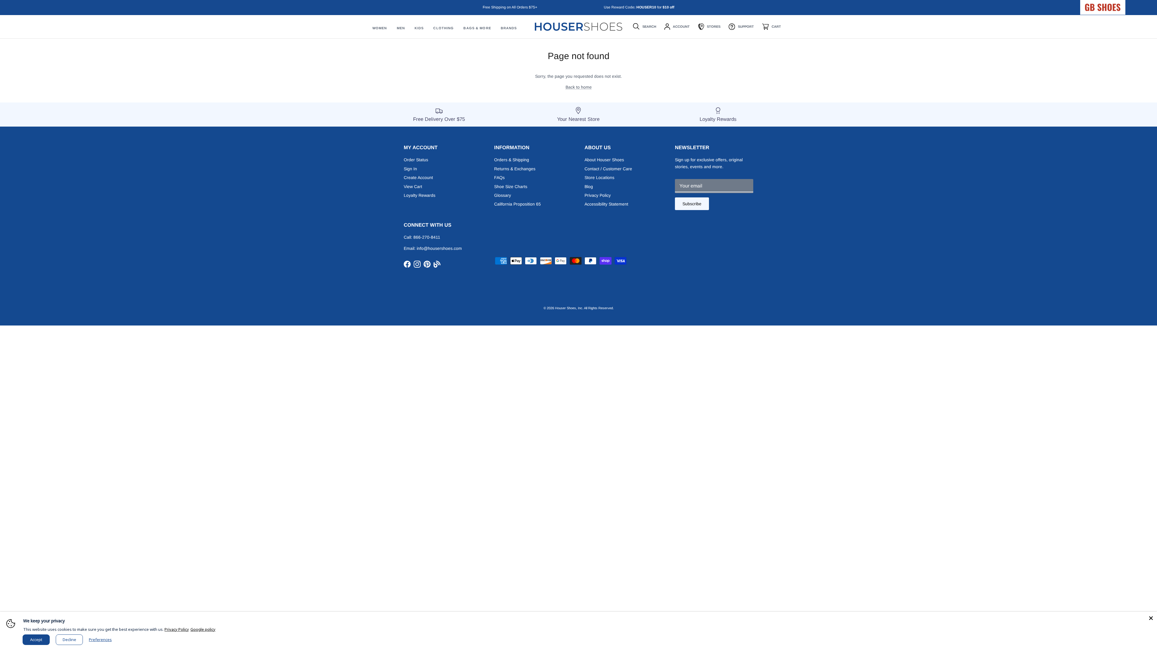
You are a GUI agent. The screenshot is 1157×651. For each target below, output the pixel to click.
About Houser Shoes (604, 159)
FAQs (499, 177)
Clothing (443, 28)
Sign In (410, 168)
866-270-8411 (426, 237)
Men (401, 28)
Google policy (202, 629)
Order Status (416, 159)
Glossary (502, 195)
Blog (589, 186)
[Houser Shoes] (578, 27)
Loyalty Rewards (419, 195)
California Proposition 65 (517, 204)
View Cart (413, 186)
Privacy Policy (598, 195)
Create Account (418, 177)
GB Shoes (1117, 5)
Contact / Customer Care (608, 168)
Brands (509, 28)
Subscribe (691, 203)
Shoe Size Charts (510, 186)
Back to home (579, 87)
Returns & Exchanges (514, 168)
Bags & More (477, 28)
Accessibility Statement (606, 204)
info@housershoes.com (439, 248)
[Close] (1151, 618)
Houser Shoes (565, 308)
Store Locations (599, 177)
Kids (419, 28)
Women (379, 28)
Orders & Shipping (511, 159)
